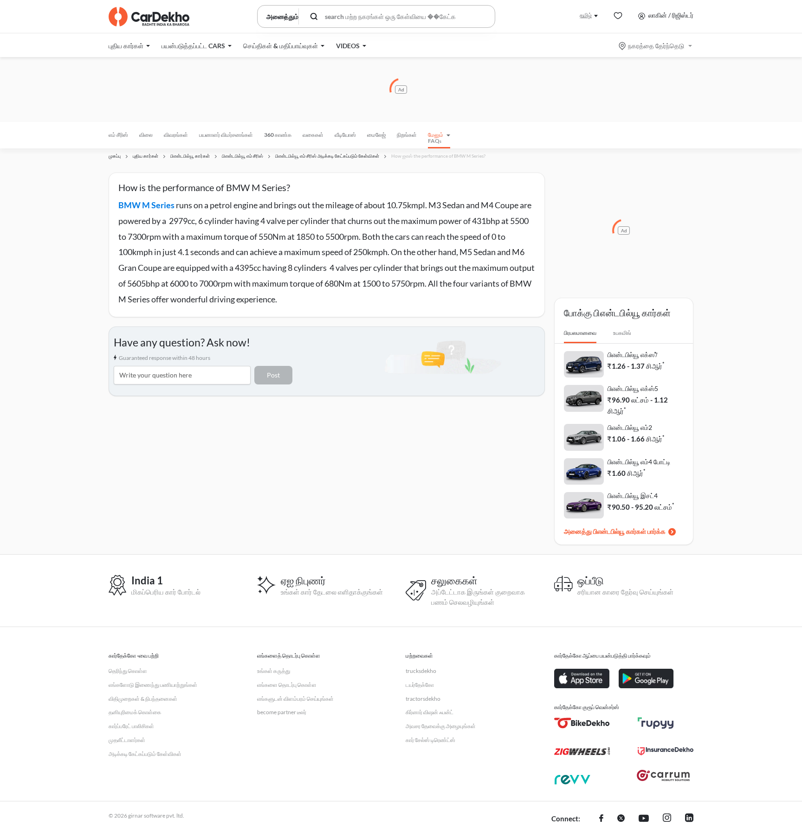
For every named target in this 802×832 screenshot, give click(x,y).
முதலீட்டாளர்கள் (127, 739)
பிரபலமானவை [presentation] (580, 332)
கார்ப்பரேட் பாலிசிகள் (131, 726)
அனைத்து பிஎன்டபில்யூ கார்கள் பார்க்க (615, 531)
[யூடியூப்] (644, 819)
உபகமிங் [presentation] (622, 332)
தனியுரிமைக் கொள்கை (135, 712)
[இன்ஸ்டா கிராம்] (667, 819)
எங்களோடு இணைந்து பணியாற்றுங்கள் (153, 684)
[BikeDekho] (582, 723)
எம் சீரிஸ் (118, 134)
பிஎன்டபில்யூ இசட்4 (633, 495)
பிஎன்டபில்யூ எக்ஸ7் (633, 354)
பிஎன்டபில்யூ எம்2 (630, 427)
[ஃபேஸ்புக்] (601, 819)
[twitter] (621, 819)
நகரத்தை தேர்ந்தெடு (656, 46)
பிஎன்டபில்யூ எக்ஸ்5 (633, 388)
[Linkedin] (689, 819)
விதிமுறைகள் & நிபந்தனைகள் (143, 698)
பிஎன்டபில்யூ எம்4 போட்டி (639, 462)
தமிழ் (586, 15)
